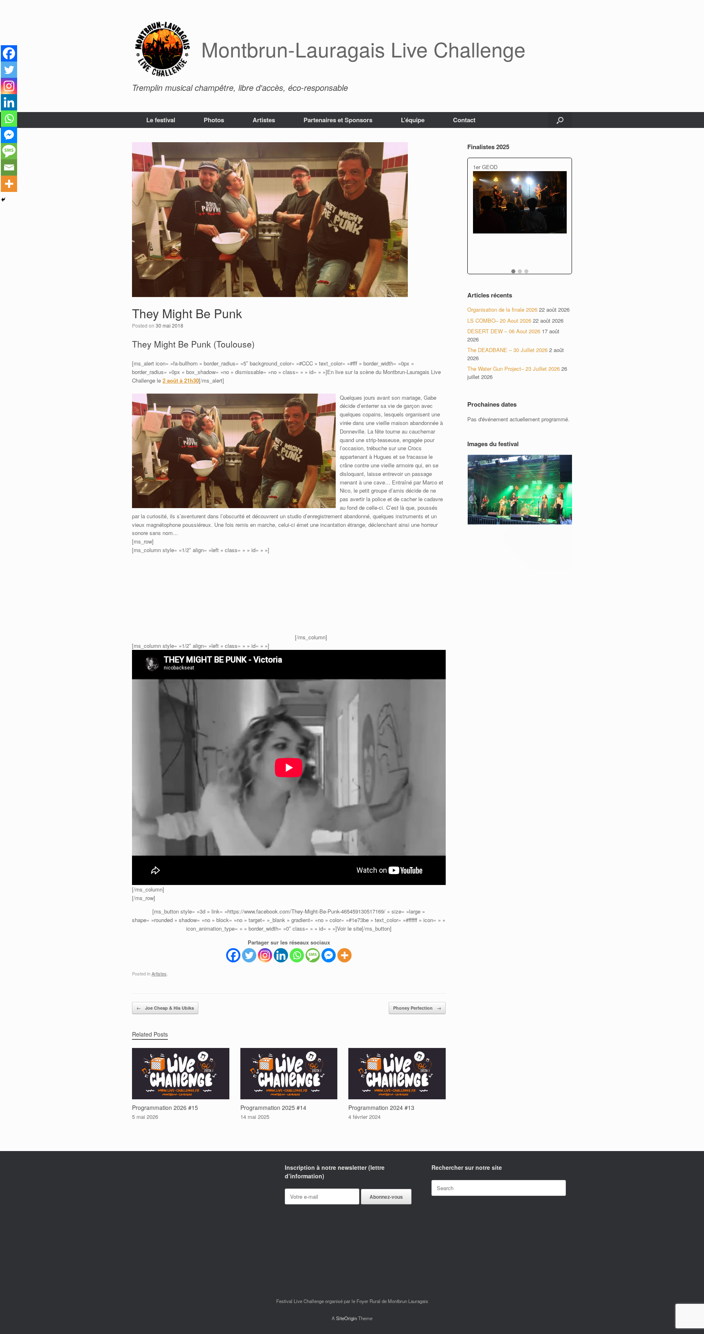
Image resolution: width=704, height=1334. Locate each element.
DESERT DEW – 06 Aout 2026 (503, 331)
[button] (560, 120)
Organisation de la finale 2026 (502, 309)
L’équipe (413, 119)
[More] (344, 955)
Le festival (160, 119)
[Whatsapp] (297, 955)
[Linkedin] (281, 955)
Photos (214, 119)
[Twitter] (249, 955)
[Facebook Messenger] (328, 955)
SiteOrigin (346, 1318)
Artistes (264, 119)
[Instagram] (265, 955)
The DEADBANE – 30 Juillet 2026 (507, 350)
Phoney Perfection (417, 1008)
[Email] (9, 167)
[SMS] (313, 955)
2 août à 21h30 (181, 380)
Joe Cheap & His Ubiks (165, 1008)
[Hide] (3, 199)
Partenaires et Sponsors (338, 119)
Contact (464, 119)
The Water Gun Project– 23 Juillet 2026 (513, 368)
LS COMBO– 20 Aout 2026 (499, 320)
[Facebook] (233, 955)
